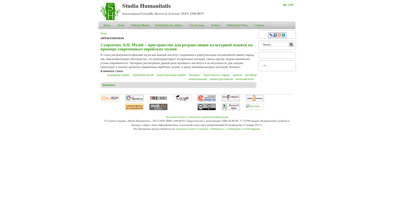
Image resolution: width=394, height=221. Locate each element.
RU (285, 5)
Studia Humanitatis (146, 5)
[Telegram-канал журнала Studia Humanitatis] (283, 35)
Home (107, 25)
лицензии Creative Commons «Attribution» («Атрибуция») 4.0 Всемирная (218, 129)
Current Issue (196, 25)
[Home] (110, 19)
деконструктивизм (221, 79)
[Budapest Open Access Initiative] (255, 100)
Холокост (194, 75)
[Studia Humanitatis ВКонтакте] (275, 35)
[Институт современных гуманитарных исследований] (134, 109)
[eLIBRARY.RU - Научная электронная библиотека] (207, 100)
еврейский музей (143, 75)
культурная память (118, 75)
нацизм (237, 75)
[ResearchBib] (231, 109)
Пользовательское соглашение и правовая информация (197, 117)
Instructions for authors (169, 25)
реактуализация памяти (171, 75)
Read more (109, 85)
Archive (215, 25)
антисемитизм (244, 79)
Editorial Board (140, 25)
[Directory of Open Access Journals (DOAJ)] (110, 100)
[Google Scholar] (183, 100)
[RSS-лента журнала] (279, 35)
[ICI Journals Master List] (231, 100)
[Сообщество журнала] (271, 35)
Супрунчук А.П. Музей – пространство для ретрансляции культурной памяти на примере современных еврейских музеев (177, 47)
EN (291, 5)
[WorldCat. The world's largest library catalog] (134, 100)
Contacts (259, 25)
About (120, 25)
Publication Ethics (237, 25)
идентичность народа (216, 75)
